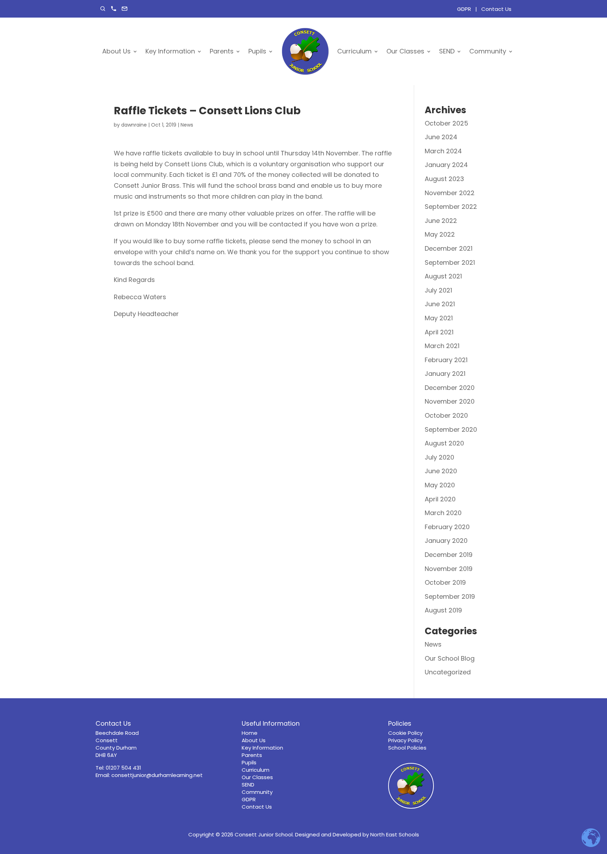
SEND (447, 51)
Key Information (170, 51)
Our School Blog (450, 658)
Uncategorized (448, 672)
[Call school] (114, 9)
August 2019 (443, 610)
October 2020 (446, 415)
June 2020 (441, 471)
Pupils (257, 51)
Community (487, 51)
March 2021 (442, 345)
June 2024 (441, 137)
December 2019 (448, 554)
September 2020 (451, 429)
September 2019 (450, 596)
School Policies (407, 747)
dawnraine (134, 124)
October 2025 (446, 123)
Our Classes (405, 51)
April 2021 (439, 332)
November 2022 (450, 192)
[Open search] (103, 9)
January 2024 (446, 164)
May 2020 (440, 485)
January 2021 (445, 373)
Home (249, 733)
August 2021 (443, 276)
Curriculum (354, 51)
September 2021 (450, 262)
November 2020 (450, 401)
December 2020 (450, 387)
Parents (222, 51)
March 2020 (443, 512)
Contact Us (496, 9)
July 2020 (439, 457)
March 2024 (443, 151)
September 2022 (451, 206)
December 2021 (448, 248)
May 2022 (440, 234)
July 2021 (438, 290)
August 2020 (444, 443)
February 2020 (447, 526)
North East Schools (394, 834)
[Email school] (125, 9)
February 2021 (446, 359)
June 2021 (440, 304)
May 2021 (439, 318)
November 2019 (448, 568)
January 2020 (446, 540)
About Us (116, 51)
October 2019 (445, 582)
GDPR (464, 9)
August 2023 (444, 178)
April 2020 (440, 499)
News (187, 124)
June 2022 (441, 220)
